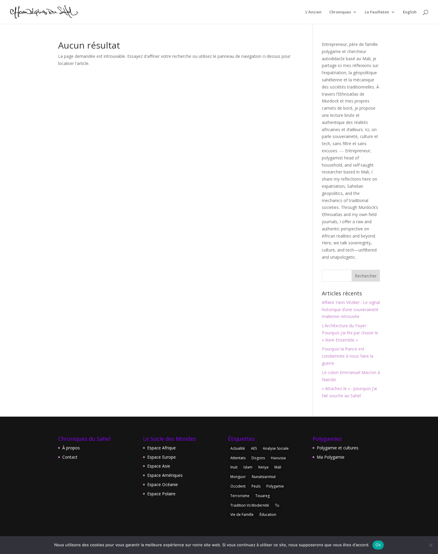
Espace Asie (158, 466)
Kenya (263, 467)
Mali (277, 467)
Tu (277, 505)
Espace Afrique (161, 448)
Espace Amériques (165, 475)
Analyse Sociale (276, 448)
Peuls (255, 486)
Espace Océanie (162, 484)
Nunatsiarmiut (264, 476)
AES (254, 448)
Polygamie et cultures (337, 448)
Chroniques (340, 12)
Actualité (237, 448)
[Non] (431, 545)
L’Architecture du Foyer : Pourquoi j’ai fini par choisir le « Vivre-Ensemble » (350, 333)
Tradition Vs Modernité (249, 505)
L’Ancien (313, 12)
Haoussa (278, 457)
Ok (378, 544)
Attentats (238, 457)
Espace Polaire (161, 493)
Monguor (238, 476)
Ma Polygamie (330, 457)
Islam (247, 467)
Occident (238, 486)
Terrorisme (239, 495)
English (410, 12)
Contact (69, 457)
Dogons (258, 457)
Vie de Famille (242, 514)
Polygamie (275, 486)
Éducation (268, 514)
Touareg (262, 495)
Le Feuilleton (377, 12)
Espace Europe (161, 457)
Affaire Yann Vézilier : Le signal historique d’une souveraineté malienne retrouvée (351, 309)
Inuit (233, 467)
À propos (71, 448)
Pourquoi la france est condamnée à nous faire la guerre (347, 356)
